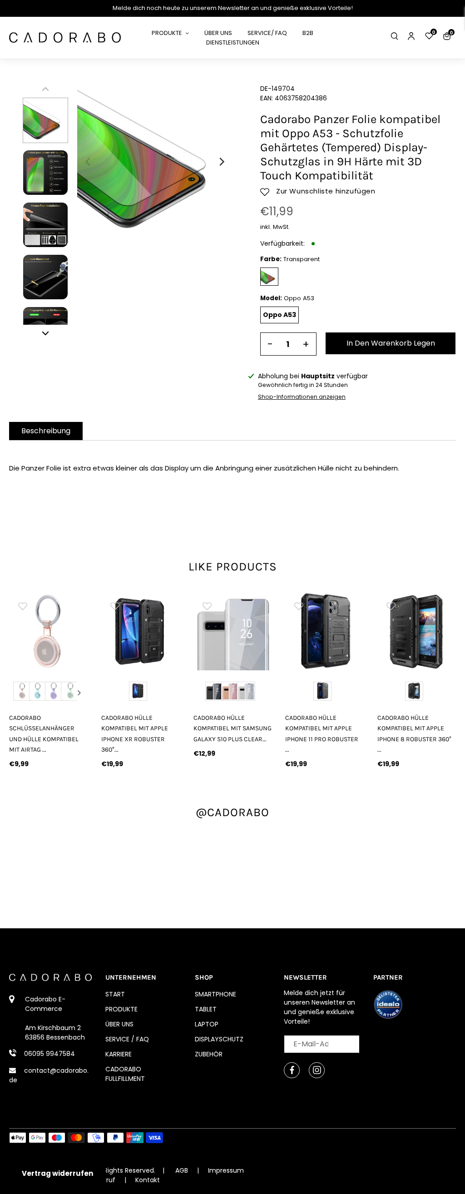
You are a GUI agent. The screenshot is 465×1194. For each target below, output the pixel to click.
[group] (49, 631)
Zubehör (209, 1054)
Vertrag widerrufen (57, 1173)
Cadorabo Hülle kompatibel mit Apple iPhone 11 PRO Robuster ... (321, 733)
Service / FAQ (127, 1039)
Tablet (206, 1009)
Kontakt (147, 1179)
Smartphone (215, 994)
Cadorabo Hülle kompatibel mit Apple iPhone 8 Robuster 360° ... (414, 733)
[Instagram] (317, 1070)
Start (115, 994)
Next (79, 692)
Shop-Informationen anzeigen (302, 397)
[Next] (221, 161)
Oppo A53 (279, 314)
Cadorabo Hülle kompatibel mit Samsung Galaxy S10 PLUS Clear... (232, 728)
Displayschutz (219, 1039)
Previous (17, 692)
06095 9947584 (49, 1053)
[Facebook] (292, 1070)
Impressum (226, 1170)
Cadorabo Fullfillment (125, 1074)
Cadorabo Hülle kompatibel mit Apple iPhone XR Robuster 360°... (134, 733)
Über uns (119, 1024)
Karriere (118, 1054)
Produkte (121, 1009)
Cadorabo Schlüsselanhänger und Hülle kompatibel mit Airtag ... (44, 733)
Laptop (206, 1024)
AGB (181, 1170)
